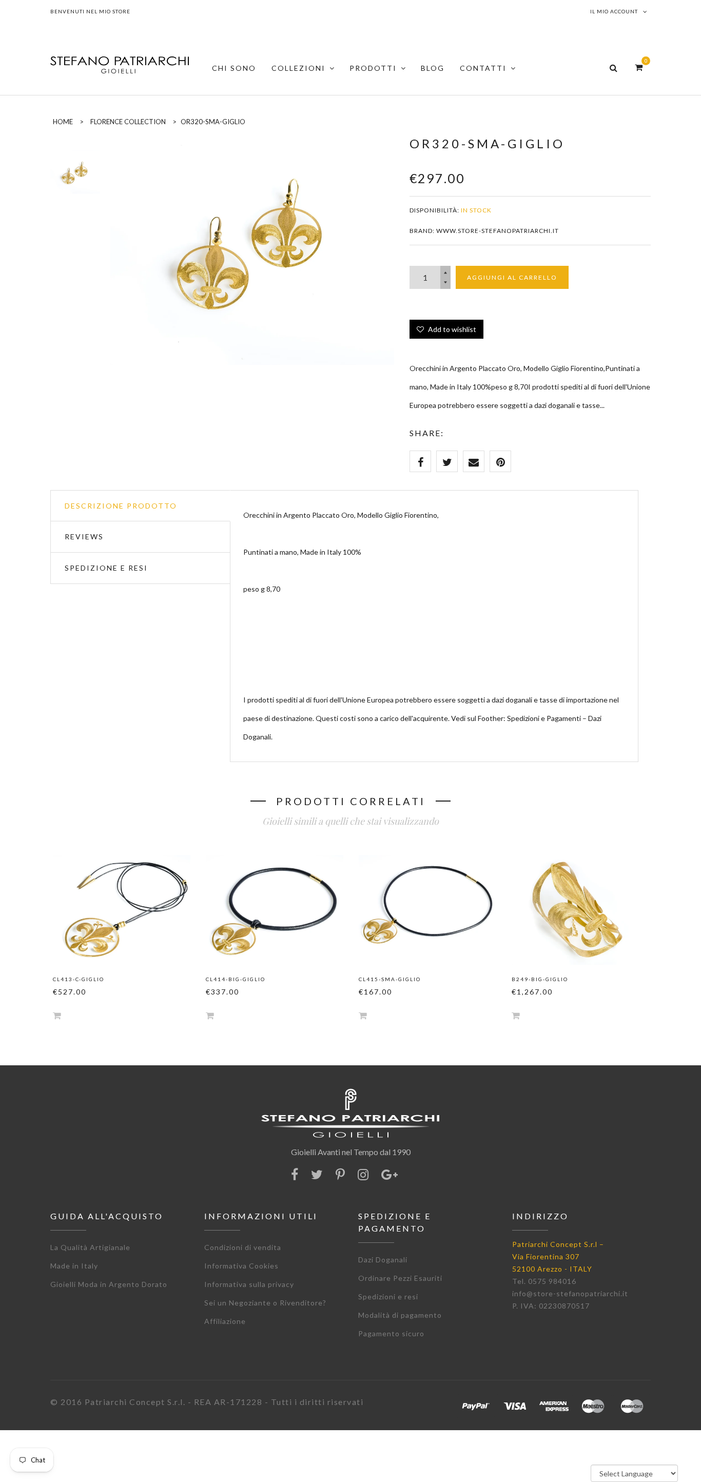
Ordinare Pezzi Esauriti (400, 1278)
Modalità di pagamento (400, 1315)
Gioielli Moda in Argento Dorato (108, 1284)
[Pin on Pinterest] (500, 461)
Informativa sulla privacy (249, 1284)
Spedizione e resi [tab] (106, 567)
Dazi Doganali (382, 1259)
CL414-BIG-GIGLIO (235, 979)
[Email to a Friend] (473, 461)
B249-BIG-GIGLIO (540, 979)
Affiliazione (225, 1321)
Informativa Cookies (241, 1265)
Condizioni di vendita (242, 1247)
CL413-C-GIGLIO (78, 979)
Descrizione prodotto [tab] (121, 505)
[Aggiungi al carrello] (57, 1015)
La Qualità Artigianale (90, 1247)
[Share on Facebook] (420, 461)
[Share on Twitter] (447, 461)
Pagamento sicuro (391, 1333)
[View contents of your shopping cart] (638, 66)
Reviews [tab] (84, 536)
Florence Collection (128, 122)
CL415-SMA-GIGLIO (390, 979)
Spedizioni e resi (388, 1296)
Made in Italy (74, 1265)
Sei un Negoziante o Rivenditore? (265, 1302)
